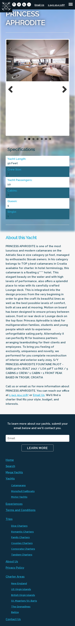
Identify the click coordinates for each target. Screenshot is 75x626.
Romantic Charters (22, 531)
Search (10, 466)
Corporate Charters (23, 548)
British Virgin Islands (23, 595)
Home (10, 460)
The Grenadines (20, 606)
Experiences (14, 504)
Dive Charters (19, 525)
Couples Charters (22, 543)
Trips (9, 519)
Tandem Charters (21, 554)
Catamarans (18, 485)
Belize (15, 612)
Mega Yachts (14, 472)
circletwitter (24, 4)
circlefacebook (19, 4)
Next (63, 88)
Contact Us (13, 619)
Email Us (39, 5)
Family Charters (20, 537)
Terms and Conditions (20, 510)
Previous (11, 88)
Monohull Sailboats (23, 491)
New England (19, 583)
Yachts (10, 478)
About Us (12, 561)
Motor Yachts (19, 496)
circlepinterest (29, 4)
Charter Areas (15, 576)
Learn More (37, 448)
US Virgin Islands (21, 589)
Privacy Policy (15, 567)
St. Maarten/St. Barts (24, 600)
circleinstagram (14, 4)
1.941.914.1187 (56, 5)
